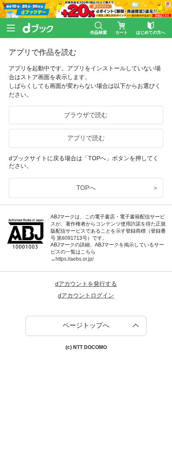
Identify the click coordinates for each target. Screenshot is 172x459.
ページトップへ (86, 325)
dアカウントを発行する (86, 283)
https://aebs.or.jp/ (75, 259)
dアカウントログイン (86, 295)
